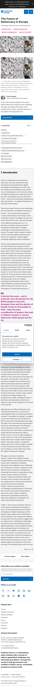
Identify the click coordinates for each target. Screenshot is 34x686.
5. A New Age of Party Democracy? (11, 147)
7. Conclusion (5, 153)
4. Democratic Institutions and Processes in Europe (9, 142)
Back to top (27, 549)
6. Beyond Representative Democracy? (12, 150)
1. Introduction (5, 132)
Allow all (17, 354)
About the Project (6, 156)
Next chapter (25, 556)
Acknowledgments (6, 161)
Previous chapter (10, 556)
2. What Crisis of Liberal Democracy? (12, 135)
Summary (4, 130)
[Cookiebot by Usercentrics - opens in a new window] (24, 325)
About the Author (6, 159)
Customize (16, 359)
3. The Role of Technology (9, 138)
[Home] (6, 11)
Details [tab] (17, 330)
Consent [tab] (6, 330)
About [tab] (28, 330)
